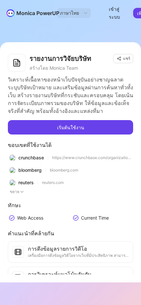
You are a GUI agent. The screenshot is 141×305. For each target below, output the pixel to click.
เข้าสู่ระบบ (114, 13)
